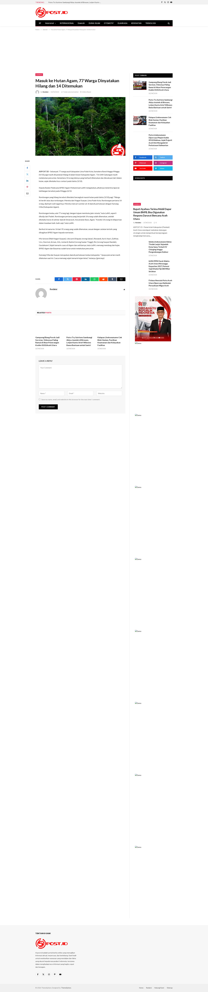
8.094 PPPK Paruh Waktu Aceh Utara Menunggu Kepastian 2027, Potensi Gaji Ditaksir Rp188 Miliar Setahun (159, 266)
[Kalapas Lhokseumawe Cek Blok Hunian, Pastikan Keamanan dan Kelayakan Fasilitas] (111, 326)
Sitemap (170, 988)
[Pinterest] (27, 187)
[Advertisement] (104, 51)
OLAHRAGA (122, 23)
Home (141, 988)
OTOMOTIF (109, 23)
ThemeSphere (66, 988)
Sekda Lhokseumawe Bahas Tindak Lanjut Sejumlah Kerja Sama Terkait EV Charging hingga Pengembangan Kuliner (160, 247)
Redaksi (45, 92)
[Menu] (40, 23)
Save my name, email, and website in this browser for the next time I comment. (70, 399)
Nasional (49, 23)
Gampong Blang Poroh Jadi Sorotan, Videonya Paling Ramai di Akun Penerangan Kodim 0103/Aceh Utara (47, 341)
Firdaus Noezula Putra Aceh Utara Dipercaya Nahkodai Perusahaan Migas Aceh (160, 283)
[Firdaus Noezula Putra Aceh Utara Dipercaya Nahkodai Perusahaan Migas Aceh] (139, 283)
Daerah (81, 23)
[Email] (27, 193)
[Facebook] (27, 168)
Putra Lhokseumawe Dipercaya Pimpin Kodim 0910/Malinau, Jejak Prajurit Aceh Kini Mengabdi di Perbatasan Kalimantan (160, 140)
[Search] (168, 23)
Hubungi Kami (159, 988)
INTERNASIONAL (67, 23)
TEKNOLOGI (150, 23)
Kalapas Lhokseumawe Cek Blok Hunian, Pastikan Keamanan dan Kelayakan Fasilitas (110, 341)
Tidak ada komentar (70, 92)
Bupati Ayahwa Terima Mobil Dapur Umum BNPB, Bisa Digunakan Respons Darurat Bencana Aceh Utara (152, 214)
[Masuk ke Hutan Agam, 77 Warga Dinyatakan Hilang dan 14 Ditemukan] (80, 126)
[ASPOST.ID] (51, 12)
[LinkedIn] (27, 180)
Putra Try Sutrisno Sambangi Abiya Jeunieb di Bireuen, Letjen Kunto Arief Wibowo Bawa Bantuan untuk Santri (75, 2)
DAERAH (137, 204)
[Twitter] (27, 174)
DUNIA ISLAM (94, 23)
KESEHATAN (136, 23)
